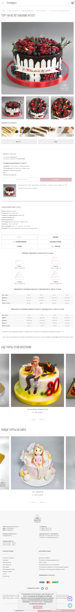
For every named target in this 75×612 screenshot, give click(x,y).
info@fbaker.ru (7, 535)
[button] (1, 131)
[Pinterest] (46, 588)
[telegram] (70, 605)
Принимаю (37, 607)
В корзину (55, 179)
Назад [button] (34, 419)
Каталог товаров (8, 558)
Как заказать (7, 564)
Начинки (5, 560)
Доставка (6, 567)
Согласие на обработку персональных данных (54, 567)
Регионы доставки (9, 569)
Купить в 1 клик (21, 179)
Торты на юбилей (27, 10)
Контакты (6, 576)
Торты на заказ (13, 10)
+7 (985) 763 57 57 (45, 528)
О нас (4, 574)
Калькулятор (7, 562)
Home (3, 10)
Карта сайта (43, 562)
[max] (70, 598)
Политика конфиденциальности (49, 560)
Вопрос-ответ (7, 571)
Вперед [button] (41, 419)
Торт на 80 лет (41, 10)
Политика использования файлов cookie (52, 569)
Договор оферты (44, 558)
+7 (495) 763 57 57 (45, 530)
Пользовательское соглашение (49, 564)
